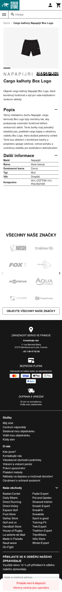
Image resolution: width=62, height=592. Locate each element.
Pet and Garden (42, 498)
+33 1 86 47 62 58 (31, 351)
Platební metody (13, 472)
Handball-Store (12, 526)
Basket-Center (11, 494)
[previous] (2, 273)
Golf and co (10, 522)
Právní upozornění (14, 468)
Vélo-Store (38, 539)
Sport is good (40, 518)
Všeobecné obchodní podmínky (22, 460)
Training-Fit (39, 522)
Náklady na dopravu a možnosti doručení (28, 476)
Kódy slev (9, 439)
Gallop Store (10, 518)
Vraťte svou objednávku (31, 404)
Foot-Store (9, 514)
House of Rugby (13, 530)
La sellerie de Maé (14, 535)
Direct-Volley (10, 506)
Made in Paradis (13, 539)
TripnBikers (39, 535)
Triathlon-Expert (42, 530)
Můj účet (8, 423)
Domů (6, 23)
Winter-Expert (40, 543)
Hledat (19, 14)
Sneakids (38, 514)
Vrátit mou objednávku (16, 435)
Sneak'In (37, 510)
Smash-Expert (41, 506)
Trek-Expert (39, 526)
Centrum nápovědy (14, 427)
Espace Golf (10, 510)
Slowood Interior (42, 502)
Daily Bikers (10, 498)
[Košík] (58, 5)
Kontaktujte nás (31, 340)
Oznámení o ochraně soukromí (21, 480)
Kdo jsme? (9, 452)
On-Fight (8, 547)
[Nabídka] (4, 14)
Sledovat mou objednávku (19, 431)
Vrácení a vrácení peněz (17, 464)
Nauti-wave (10, 543)
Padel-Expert (40, 494)
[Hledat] (13, 14)
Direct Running (12, 502)
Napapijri (18, 74)
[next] (59, 273)
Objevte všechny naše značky (31, 311)
